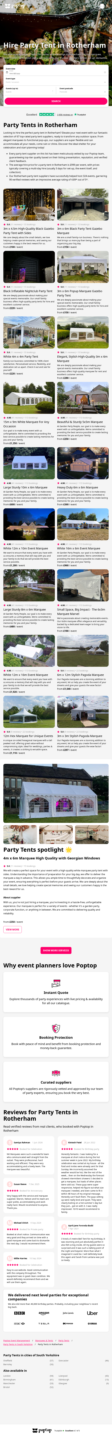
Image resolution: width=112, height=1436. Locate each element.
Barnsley (7, 1364)
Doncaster (64, 1360)
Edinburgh (64, 1379)
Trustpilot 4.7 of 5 (67, 1430)
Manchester (9, 1383)
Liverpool (63, 1375)
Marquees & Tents (44, 1340)
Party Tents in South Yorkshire (18, 1344)
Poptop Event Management (16, 1340)
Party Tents (63, 1340)
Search (88, 6)
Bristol (6, 1387)
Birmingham (9, 1379)
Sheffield (7, 1360)
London (7, 1375)
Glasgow (63, 1383)
